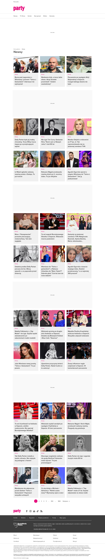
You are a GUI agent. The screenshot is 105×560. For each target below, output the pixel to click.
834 (52, 501)
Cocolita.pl (16, 541)
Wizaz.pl (75, 538)
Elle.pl (15, 535)
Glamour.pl (16, 538)
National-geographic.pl (39, 541)
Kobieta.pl (55, 538)
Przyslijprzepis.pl (57, 541)
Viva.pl (74, 535)
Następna (65, 501)
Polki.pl (55, 535)
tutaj (27, 558)
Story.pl (75, 541)
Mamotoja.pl (36, 535)
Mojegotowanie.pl (37, 538)
